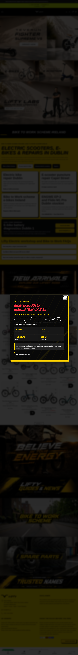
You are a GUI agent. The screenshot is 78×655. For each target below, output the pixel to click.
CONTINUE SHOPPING (23, 354)
